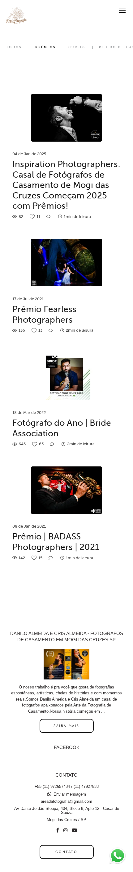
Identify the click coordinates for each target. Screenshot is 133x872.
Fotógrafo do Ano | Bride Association (61, 428)
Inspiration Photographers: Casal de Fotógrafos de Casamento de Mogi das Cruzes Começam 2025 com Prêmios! (66, 185)
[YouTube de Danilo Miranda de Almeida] (74, 830)
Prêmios (45, 47)
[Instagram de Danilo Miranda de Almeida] (65, 830)
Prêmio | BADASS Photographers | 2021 (55, 542)
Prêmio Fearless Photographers (44, 314)
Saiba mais (66, 726)
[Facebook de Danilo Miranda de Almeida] (57, 830)
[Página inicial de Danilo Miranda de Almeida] (16, 17)
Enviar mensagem (70, 794)
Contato (66, 852)
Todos (14, 47)
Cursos (77, 47)
